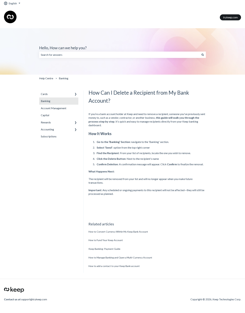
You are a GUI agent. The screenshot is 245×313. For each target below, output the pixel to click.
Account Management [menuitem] (53, 108)
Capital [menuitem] (45, 115)
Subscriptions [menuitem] (48, 136)
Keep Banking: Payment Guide (104, 248)
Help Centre (46, 78)
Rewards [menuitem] (46, 122)
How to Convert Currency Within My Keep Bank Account (118, 231)
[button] (75, 94)
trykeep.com (230, 17)
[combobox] (119, 55)
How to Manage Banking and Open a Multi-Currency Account (120, 257)
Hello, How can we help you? (63, 47)
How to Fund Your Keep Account (105, 240)
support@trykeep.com (34, 299)
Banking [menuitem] (45, 100)
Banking (63, 78)
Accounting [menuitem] (47, 129)
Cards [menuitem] (44, 93)
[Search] (203, 55)
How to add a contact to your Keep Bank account (114, 266)
